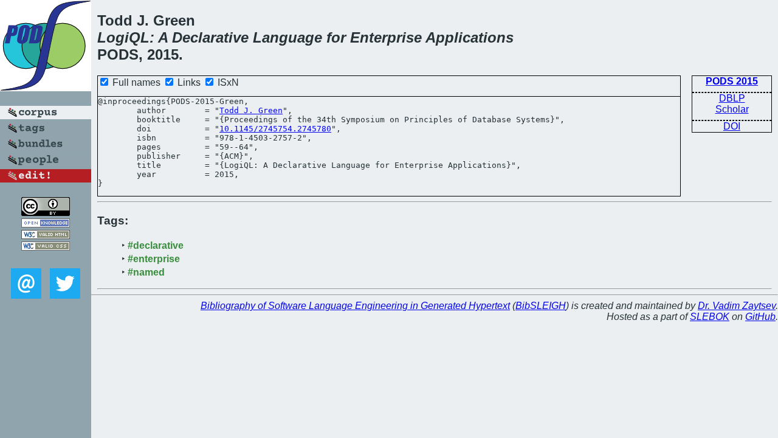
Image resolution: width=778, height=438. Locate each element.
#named (146, 272)
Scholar (732, 109)
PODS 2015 (732, 81)
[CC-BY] (45, 212)
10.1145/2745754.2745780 (275, 128)
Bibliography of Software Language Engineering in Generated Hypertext (355, 306)
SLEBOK (709, 316)
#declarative (156, 245)
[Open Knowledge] (45, 224)
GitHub (760, 316)
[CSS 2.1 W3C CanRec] (45, 259)
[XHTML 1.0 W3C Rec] (45, 236)
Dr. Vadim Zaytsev (737, 306)
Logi (113, 37)
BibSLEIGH (540, 306)
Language (287, 37)
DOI (731, 126)
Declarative (210, 37)
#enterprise (154, 259)
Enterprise (386, 37)
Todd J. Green (251, 110)
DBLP (732, 98)
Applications (469, 37)
